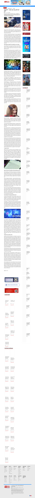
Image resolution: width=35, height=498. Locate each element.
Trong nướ (28, 468)
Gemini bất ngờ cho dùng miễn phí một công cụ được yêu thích (13, 368)
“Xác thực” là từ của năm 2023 (7, 301)
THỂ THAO (28, 466)
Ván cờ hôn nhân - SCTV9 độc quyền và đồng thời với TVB (28, 166)
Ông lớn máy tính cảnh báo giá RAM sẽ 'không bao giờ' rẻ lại (13, 389)
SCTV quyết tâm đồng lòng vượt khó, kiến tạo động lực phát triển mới (28, 278)
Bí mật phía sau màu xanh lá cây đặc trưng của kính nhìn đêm (7, 409)
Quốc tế (28, 469)
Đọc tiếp (12, 325)
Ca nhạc (19, 468)
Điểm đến (5, 477)
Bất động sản (10, 473)
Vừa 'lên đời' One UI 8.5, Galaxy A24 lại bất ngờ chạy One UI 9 (12, 409)
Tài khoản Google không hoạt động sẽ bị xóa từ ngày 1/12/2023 (7, 315)
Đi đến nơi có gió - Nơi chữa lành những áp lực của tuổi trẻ (28, 238)
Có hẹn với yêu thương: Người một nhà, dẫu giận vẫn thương (28, 99)
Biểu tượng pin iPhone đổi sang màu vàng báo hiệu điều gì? (7, 448)
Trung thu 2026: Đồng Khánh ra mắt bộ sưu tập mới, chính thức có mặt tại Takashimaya (28, 131)
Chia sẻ (24, 468)
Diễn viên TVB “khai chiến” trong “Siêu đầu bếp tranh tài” (28, 299)
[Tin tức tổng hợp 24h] (21, 0)
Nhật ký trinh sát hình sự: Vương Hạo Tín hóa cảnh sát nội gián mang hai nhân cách (28, 154)
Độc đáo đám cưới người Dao (28, 161)
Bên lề (28, 470)
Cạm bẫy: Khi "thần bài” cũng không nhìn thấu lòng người (28, 234)
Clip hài (24, 469)
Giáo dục (5, 469)
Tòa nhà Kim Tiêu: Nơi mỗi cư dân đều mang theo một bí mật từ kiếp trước (28, 182)
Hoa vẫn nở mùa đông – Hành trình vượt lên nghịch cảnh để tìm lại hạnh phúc (28, 173)
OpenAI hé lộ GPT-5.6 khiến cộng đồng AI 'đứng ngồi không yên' (12, 419)
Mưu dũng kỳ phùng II (28, 225)
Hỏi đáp (14, 469)
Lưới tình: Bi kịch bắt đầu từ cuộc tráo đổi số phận (28, 246)
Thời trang (19, 471)
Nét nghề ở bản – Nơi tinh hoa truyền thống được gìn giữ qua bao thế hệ (28, 91)
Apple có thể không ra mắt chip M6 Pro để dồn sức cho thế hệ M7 (7, 389)
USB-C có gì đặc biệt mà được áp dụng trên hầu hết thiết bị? (7, 399)
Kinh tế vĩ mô (10, 467)
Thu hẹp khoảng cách (28, 148)
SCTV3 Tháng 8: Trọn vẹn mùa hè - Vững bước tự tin (28, 212)
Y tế (4, 472)
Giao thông (5, 470)
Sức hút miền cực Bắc (28, 229)
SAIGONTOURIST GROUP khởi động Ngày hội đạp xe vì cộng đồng (28, 116)
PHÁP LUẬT (15, 466)
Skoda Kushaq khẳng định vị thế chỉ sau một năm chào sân (7, 358)
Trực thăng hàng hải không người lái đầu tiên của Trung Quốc (7, 325)
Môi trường (5, 471)
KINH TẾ (10, 466)
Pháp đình (15, 468)
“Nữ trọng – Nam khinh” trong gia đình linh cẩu (28, 122)
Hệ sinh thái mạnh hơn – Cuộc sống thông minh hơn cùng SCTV (28, 219)
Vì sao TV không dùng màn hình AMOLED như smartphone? (12, 399)
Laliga (28, 467)
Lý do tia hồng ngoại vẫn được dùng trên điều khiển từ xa (7, 418)
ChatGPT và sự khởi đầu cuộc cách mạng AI (13, 331)
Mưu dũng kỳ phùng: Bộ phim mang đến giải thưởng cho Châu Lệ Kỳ (28, 307)
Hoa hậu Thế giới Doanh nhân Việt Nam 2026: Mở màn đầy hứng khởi (28, 316)
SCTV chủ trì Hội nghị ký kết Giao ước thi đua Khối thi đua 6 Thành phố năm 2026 (28, 287)
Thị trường (10, 470)
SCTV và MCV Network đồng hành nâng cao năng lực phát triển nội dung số (28, 140)
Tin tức (14, 467)
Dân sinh (5, 468)
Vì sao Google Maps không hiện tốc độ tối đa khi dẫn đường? (7, 368)
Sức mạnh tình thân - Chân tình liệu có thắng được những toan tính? (28, 107)
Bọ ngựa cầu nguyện (28, 268)
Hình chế (24, 470)
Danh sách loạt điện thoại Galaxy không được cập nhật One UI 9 (13, 379)
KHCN (19, 477)
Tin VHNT (19, 472)
